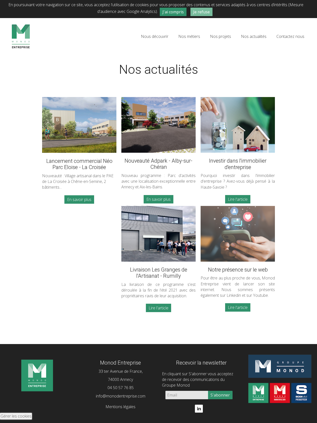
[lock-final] (238, 234)
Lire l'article (238, 199)
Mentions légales (120, 406)
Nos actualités (253, 36)
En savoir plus (79, 199)
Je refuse (201, 12)
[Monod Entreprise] (21, 36)
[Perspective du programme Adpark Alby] (158, 125)
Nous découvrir (154, 36)
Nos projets (220, 36)
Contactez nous (290, 36)
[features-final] (158, 234)
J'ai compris (173, 12)
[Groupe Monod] (280, 377)
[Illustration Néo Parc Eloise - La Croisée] (79, 125)
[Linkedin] (199, 408)
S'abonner (220, 395)
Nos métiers (189, 36)
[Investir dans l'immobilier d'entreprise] (238, 125)
